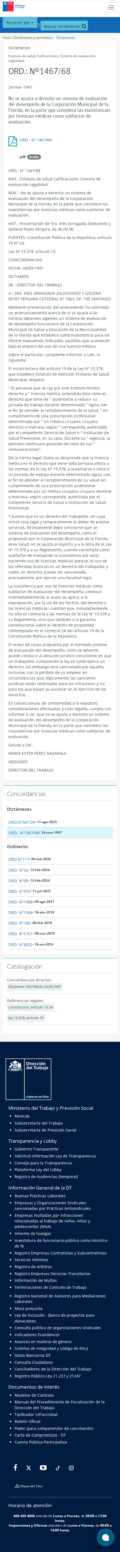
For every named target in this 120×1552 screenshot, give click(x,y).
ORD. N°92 (18, 870)
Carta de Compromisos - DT (40, 1435)
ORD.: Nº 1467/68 (36, 139)
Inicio (7, 37)
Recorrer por (18, 22)
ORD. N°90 (18, 880)
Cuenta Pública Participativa (41, 1442)
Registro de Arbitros (33, 1266)
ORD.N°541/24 (21, 822)
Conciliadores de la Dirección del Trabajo (53, 1369)
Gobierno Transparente (36, 1149)
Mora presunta (28, 1308)
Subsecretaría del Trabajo (39, 1123)
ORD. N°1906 (20, 912)
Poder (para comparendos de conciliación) (54, 1428)
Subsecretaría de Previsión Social (45, 1130)
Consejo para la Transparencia (43, 1163)
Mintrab (22, 1116)
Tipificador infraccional (36, 1414)
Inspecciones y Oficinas (28, 1525)
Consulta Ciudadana (33, 1362)
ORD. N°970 (19, 891)
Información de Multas (36, 1280)
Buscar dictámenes (62, 26)
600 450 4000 (24, 1516)
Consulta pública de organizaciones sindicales (58, 1327)
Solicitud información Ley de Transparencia (55, 1156)
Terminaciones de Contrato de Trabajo (51, 1287)
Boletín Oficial (27, 1421)
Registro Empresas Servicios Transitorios (52, 1273)
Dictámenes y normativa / (34, 37)
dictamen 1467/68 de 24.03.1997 (34, 986)
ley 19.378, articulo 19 (26, 1018)
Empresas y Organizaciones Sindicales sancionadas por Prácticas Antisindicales (53, 1205)
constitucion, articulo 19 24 (30, 1007)
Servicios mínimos (31, 1259)
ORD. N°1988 (20, 902)
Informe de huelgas (33, 1233)
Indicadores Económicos (37, 1334)
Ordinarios (17, 846)
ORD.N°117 (18, 859)
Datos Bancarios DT (33, 1355)
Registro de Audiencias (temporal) (46, 1176)
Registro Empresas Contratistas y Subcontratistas (61, 1253)
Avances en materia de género (43, 1341)
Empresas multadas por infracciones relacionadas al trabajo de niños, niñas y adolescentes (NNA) (52, 1221)
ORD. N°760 (19, 923)
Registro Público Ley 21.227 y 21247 (48, 1376)
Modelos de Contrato (34, 1395)
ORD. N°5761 (20, 933)
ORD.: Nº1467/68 (23, 832)
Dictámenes (65, 37)
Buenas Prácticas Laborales (40, 1195)
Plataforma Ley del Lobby (38, 1169)
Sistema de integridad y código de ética (51, 1348)
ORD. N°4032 (20, 944)
